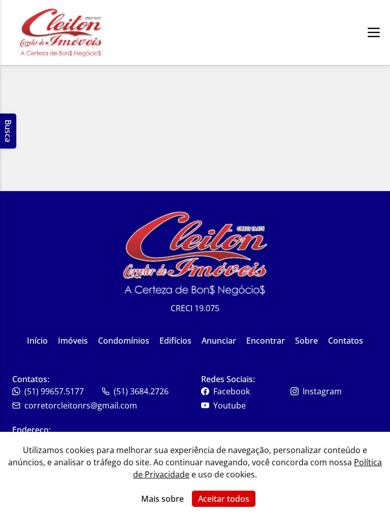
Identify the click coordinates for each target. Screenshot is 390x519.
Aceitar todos (223, 498)
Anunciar (219, 340)
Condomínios (123, 340)
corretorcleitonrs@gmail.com (80, 405)
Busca (8, 131)
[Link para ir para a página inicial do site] (61, 32)
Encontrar (265, 340)
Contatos (345, 340)
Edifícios (175, 340)
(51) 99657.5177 (54, 391)
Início (37, 340)
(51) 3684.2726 (141, 391)
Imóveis (73, 340)
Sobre (306, 340)
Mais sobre (162, 498)
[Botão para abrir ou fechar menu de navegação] (374, 32)
